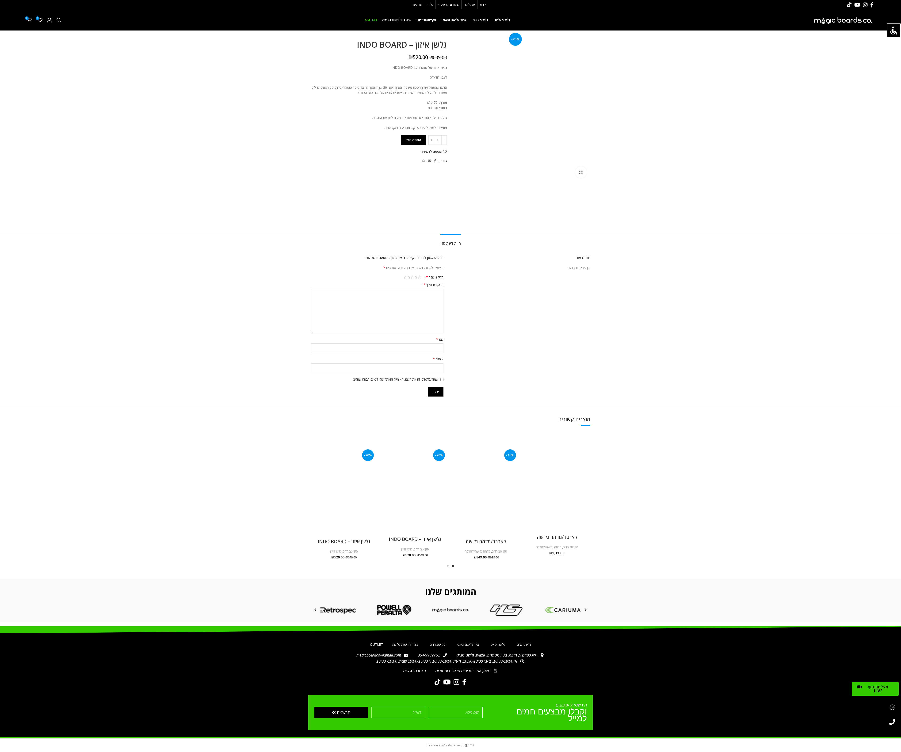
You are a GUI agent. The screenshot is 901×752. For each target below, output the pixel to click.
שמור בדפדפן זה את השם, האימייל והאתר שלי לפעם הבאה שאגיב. (395, 379)
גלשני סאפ (498, 644)
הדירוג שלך (434, 277)
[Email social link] (429, 161)
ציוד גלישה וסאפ (468, 644)
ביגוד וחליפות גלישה (405, 644)
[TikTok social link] (849, 5)
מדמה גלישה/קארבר (548, 547)
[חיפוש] (59, 20)
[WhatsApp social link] (423, 161)
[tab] (450, 241)
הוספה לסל (413, 140)
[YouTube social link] (857, 5)
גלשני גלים (524, 644)
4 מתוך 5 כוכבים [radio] (409, 277)
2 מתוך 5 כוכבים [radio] (416, 277)
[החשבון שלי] (49, 20)
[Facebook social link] (872, 5)
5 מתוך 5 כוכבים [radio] (405, 277)
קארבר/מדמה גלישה (557, 537)
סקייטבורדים (570, 547)
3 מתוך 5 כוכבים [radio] (412, 277)
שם (439, 339)
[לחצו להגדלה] (581, 172)
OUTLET (376, 644)
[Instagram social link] (865, 5)
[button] (585, 610)
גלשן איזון (406, 549)
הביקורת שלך (433, 284)
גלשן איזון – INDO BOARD (415, 539)
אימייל (438, 359)
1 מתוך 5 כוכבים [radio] (419, 277)
